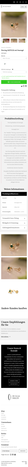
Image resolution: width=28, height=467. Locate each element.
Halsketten (3, 419)
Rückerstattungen (5, 441)
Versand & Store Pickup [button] (10, 218)
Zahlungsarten (4, 439)
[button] (26, 2)
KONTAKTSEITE (14, 384)
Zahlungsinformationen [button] (10, 228)
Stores (2, 424)
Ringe (2, 413)
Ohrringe (3, 415)
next (26, 40)
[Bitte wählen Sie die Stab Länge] (12, 69)
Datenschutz (4, 430)
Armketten (3, 417)
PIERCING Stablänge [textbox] (12, 69)
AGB (2, 437)
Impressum (3, 428)
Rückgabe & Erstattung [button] (10, 223)
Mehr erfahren (4, 336)
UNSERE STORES (14, 381)
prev (1, 40)
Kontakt (3, 426)
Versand (3, 435)
